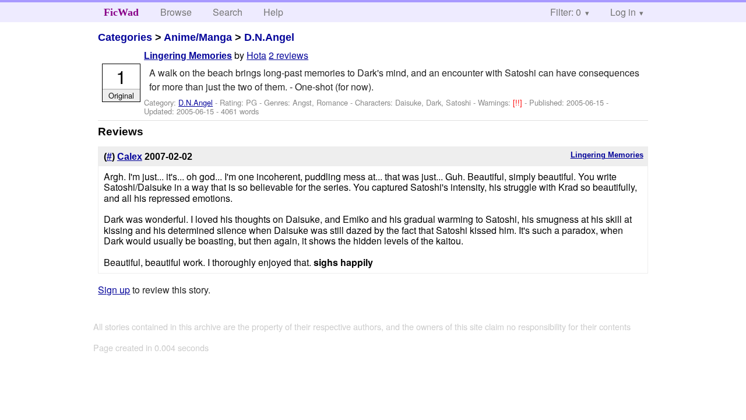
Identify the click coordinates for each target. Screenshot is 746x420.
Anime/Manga (198, 37)
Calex (129, 157)
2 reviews (288, 55)
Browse (176, 12)
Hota (256, 55)
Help (273, 12)
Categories (125, 37)
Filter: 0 (565, 12)
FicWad (121, 12)
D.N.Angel (269, 37)
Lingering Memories (188, 56)
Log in (623, 12)
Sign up (114, 289)
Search (227, 12)
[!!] (519, 102)
